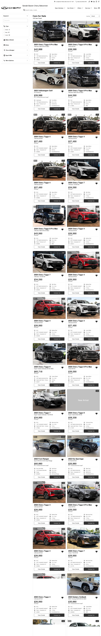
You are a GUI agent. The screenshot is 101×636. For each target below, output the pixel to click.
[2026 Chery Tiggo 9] (49, 354)
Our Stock (70, 8)
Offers (79, 8)
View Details (41, 63)
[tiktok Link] (89, 2)
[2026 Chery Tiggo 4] (49, 124)
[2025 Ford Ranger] (49, 446)
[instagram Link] (96, 2)
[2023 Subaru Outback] (83, 584)
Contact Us (57, 63)
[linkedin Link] (94, 2)
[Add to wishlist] (62, 45)
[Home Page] (11, 8)
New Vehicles (59, 8)
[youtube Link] (92, 2)
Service (87, 8)
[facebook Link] (99, 2)
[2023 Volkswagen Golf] (49, 78)
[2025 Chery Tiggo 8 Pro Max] (49, 32)
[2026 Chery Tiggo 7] (83, 170)
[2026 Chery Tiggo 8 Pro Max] (83, 78)
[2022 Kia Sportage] (83, 446)
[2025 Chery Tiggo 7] (49, 400)
